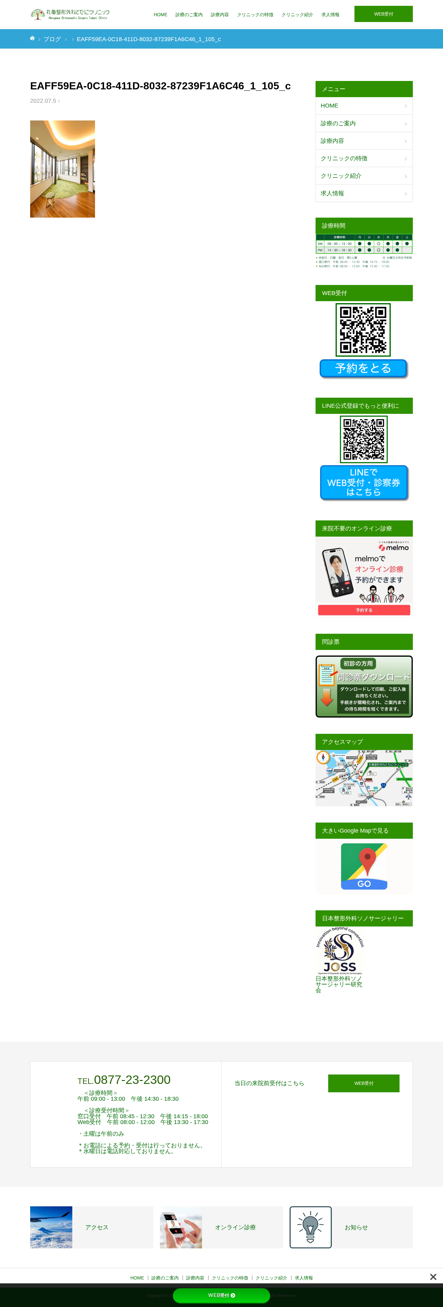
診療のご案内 (189, 14)
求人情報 (330, 14)
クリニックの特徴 (255, 14)
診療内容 (220, 14)
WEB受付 (383, 14)
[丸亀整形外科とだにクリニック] (70, 14)
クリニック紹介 (297, 14)
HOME (160, 14)
